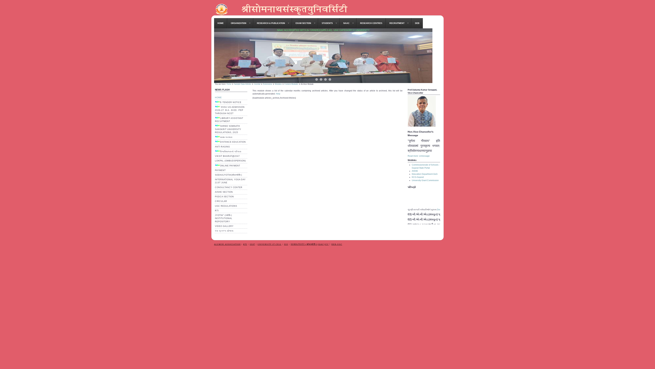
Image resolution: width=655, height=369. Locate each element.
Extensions (267, 84)
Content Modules (291, 84)
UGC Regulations (226, 206)
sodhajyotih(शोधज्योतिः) (228, 175)
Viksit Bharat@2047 (227, 156)
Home (229, 84)
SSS (286, 244)
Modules (278, 84)
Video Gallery (224, 226)
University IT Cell (269, 244)
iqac (321, 244)
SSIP (252, 244)
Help (278, 94)
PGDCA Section (224, 196)
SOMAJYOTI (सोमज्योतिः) (304, 244)
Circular (221, 201)
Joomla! (257, 84)
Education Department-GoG (425, 174)
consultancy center (228, 187)
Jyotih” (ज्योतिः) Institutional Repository (223, 218)
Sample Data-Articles (242, 84)
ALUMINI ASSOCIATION (227, 244)
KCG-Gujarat (418, 177)
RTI (217, 210)
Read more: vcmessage (419, 156)
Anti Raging (222, 147)
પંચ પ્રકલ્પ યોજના (224, 231)
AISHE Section (224, 192)
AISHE (415, 171)
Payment (220, 170)
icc (327, 244)
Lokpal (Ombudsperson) (230, 161)
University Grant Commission (425, 180)
